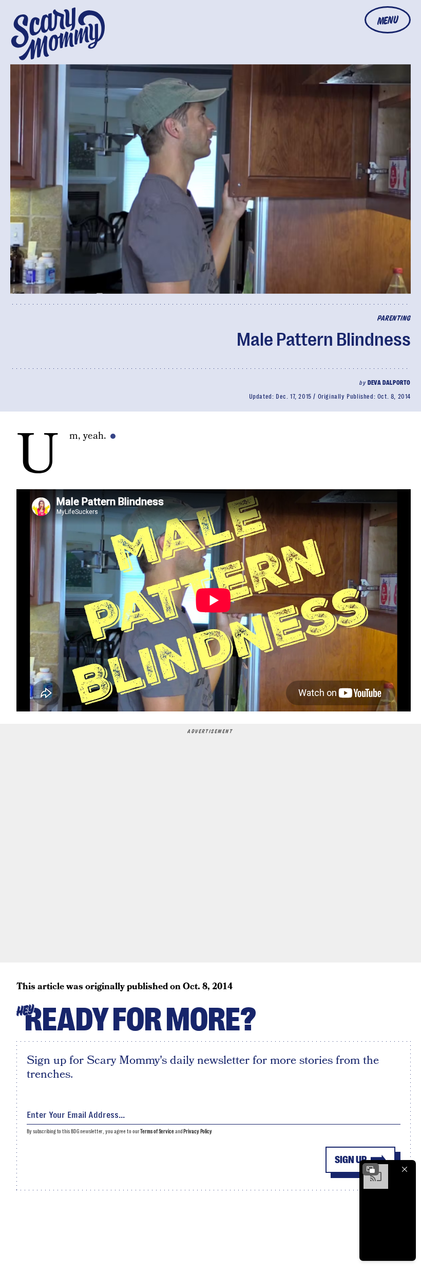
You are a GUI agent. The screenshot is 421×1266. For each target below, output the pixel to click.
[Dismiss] (404, 1169)
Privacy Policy (197, 1131)
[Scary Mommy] (58, 33)
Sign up (351, 1160)
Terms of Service (157, 1131)
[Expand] (370, 1169)
